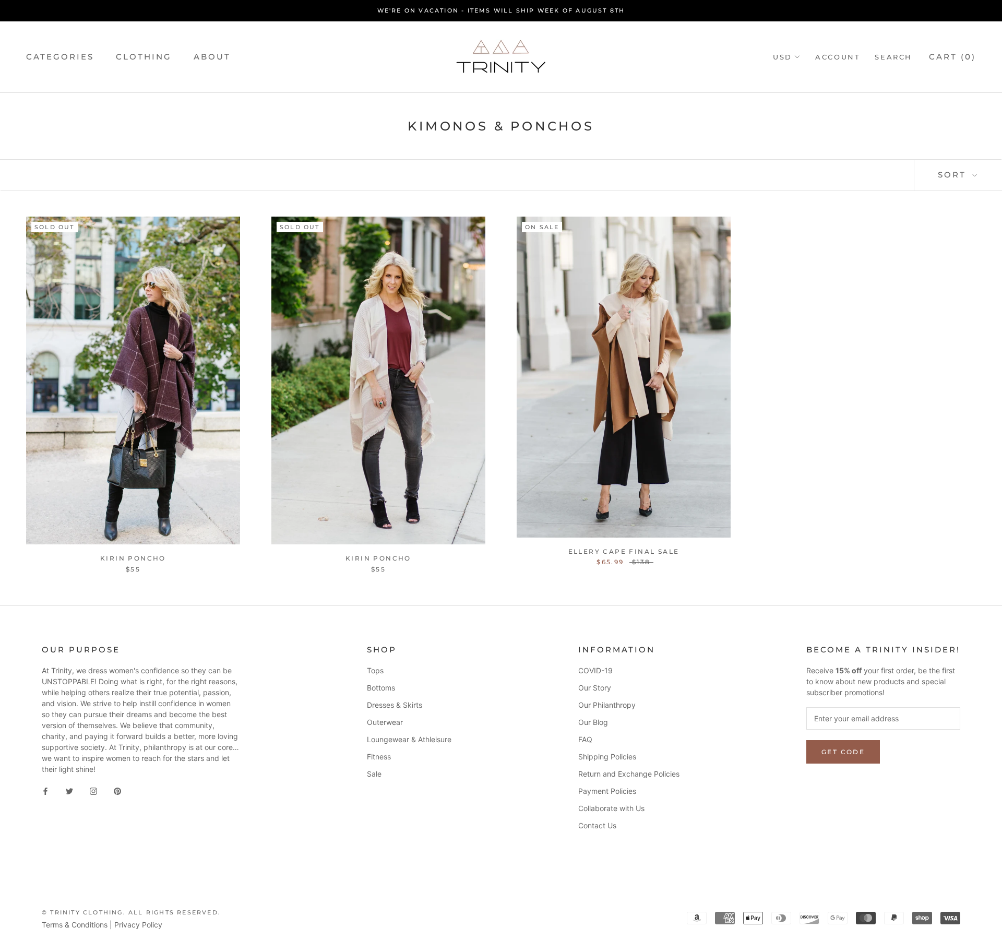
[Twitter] (69, 790)
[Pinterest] (117, 790)
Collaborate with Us (611, 808)
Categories (60, 57)
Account (837, 57)
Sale (374, 773)
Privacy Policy (138, 924)
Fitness (379, 756)
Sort (954, 175)
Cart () (952, 57)
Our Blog (593, 722)
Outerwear (385, 722)
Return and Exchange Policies (628, 773)
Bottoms (381, 687)
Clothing (144, 57)
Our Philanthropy (607, 704)
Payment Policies (607, 791)
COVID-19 (595, 670)
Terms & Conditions (75, 924)
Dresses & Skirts (394, 704)
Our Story (594, 687)
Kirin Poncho (133, 558)
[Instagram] (93, 790)
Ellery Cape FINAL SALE (623, 551)
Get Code (843, 752)
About (212, 57)
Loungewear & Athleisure (409, 739)
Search (893, 57)
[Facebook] (45, 790)
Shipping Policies (607, 756)
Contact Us (597, 825)
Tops (375, 670)
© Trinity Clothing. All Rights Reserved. (131, 912)
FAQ (585, 739)
